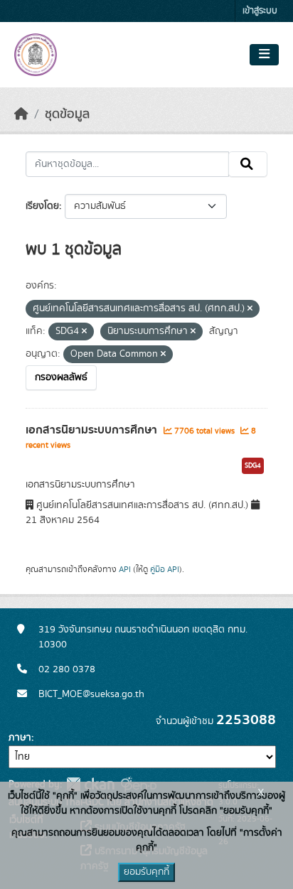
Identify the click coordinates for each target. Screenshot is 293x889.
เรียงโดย (42, 206)
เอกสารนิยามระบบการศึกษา (93, 430)
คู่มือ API (164, 569)
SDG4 (253, 465)
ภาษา (20, 738)
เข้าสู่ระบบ (260, 11)
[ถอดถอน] (249, 309)
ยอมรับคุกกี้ (146, 872)
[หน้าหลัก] (21, 114)
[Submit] (247, 164)
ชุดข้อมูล (67, 114)
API (125, 569)
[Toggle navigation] (264, 54)
